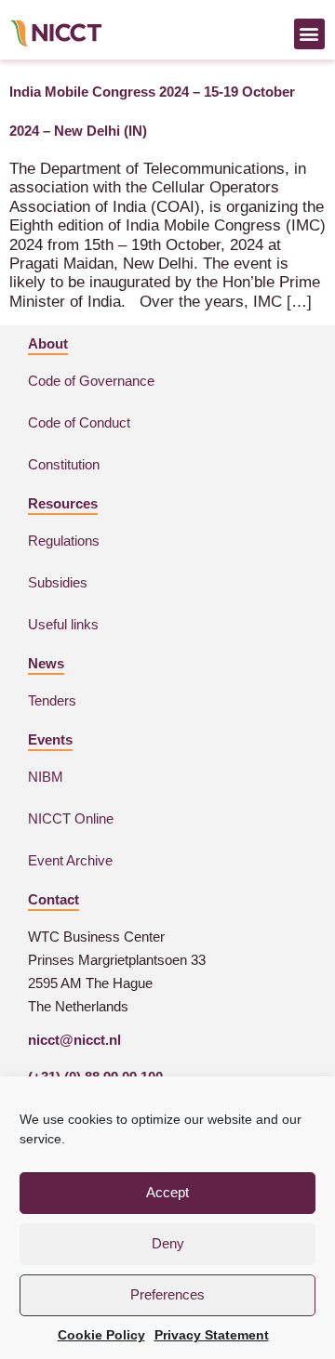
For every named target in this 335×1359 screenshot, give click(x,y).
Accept (167, 1192)
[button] (309, 34)
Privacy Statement (211, 1334)
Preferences (167, 1294)
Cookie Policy (101, 1334)
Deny (168, 1243)
